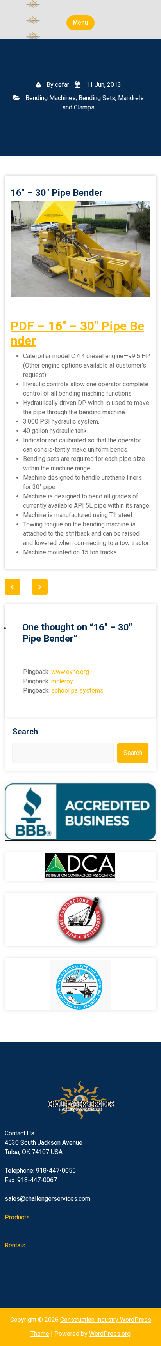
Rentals (15, 1245)
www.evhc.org (70, 672)
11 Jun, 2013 (102, 84)
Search (25, 731)
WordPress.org (110, 1333)
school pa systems (77, 690)
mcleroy (62, 681)
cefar (62, 84)
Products (17, 1217)
